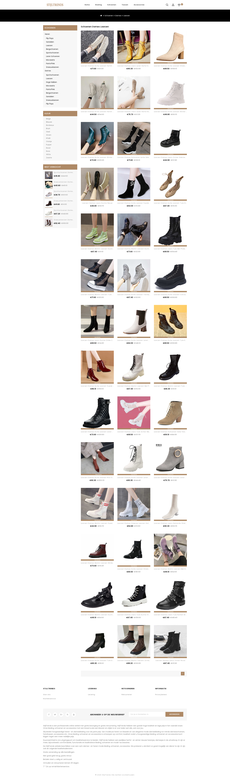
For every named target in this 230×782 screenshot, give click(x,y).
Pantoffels (50, 63)
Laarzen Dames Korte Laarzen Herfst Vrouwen (100, 112)
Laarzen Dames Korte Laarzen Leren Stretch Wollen (139, 340)
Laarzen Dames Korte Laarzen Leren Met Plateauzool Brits (105, 432)
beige (48, 119)
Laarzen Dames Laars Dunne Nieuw (97, 203)
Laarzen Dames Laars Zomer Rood (170, 660)
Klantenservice (49, 699)
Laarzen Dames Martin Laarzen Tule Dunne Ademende (104, 295)
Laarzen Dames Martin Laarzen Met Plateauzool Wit (139, 386)
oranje (49, 141)
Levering (91, 695)
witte (48, 154)
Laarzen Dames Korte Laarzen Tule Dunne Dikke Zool (103, 660)
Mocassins (50, 60)
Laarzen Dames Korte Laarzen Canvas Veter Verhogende (178, 295)
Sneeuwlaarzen (52, 67)
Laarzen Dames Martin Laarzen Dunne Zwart (100, 615)
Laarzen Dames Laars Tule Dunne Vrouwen (136, 615)
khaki (48, 138)
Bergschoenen (52, 49)
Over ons (47, 695)
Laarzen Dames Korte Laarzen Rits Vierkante (100, 477)
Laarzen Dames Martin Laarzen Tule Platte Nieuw (175, 386)
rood (48, 148)
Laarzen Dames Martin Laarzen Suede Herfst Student (103, 523)
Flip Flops (49, 38)
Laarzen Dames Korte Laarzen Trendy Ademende (138, 295)
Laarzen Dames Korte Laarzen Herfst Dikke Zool (101, 66)
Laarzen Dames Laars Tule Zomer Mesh (134, 432)
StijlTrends (106, 775)
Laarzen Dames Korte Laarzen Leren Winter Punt (174, 477)
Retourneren (127, 695)
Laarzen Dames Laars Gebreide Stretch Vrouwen (175, 523)
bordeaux (50, 125)
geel (48, 131)
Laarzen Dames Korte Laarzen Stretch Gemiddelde (139, 569)
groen (48, 135)
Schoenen (111, 5)
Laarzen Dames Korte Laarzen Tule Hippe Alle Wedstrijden (179, 203)
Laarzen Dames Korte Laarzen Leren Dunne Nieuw (138, 477)
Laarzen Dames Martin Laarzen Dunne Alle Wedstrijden (104, 249)
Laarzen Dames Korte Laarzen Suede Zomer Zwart (138, 203)
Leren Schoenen (53, 56)
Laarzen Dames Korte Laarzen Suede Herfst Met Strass (104, 386)
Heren (47, 34)
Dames (118, 15)
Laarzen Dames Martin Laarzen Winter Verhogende (102, 563)
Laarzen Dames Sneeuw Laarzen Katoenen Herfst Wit (140, 523)
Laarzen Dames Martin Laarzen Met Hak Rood (173, 569)
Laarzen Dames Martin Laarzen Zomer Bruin (136, 660)
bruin (48, 128)
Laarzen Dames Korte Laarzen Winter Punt (99, 157)
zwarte (49, 157)
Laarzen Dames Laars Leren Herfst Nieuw (134, 112)
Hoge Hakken (51, 82)
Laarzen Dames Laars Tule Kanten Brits (171, 615)
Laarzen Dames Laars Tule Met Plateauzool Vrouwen (176, 249)
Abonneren (174, 714)
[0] (179, 5)
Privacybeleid (161, 695)
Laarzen (126, 15)
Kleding (98, 5)
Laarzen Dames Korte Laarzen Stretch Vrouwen (174, 66)
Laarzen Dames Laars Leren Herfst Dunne (135, 66)
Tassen (125, 5)
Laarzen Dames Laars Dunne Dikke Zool (98, 340)
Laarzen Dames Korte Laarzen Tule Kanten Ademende (177, 340)
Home (87, 5)
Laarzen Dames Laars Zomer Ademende (171, 157)
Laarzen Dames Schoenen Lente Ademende (136, 157)
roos (48, 151)
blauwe (49, 122)
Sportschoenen (52, 53)
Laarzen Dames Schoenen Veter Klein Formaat (174, 432)
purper (49, 144)
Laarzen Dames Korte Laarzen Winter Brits (172, 112)
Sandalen (50, 42)
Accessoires (139, 5)
